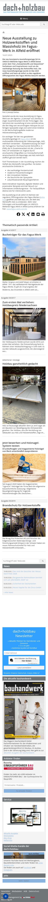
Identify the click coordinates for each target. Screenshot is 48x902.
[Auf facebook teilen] (18, 215)
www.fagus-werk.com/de (17, 209)
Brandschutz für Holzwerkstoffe (21, 505)
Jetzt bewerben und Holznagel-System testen (20, 444)
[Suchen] (44, 24)
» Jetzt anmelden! (24, 667)
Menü (25, 18)
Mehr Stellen (24, 881)
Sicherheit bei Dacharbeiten (20, 583)
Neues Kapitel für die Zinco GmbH (22, 587)
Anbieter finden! (25, 791)
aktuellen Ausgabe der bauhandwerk (19, 753)
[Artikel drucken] (43, 214)
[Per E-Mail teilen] (38, 214)
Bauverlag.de (6, 899)
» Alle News (8, 592)
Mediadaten (9, 835)
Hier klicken (26, 661)
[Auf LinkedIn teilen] (33, 215)
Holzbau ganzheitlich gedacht (20, 363)
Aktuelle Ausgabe (11, 833)
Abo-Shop (8, 838)
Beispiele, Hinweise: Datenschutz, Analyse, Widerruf (21, 673)
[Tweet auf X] (23, 215)
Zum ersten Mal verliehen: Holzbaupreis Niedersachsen (19, 304)
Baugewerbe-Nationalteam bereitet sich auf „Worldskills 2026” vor (23, 578)
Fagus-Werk (25, 139)
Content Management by (11, 897)
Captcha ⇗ (33, 663)
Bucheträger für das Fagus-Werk (22, 234)
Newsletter (5, 891)
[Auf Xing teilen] (28, 215)
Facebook (27, 867)
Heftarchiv (8, 840)
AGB (25, 891)
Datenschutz (34, 891)
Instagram (8, 870)
